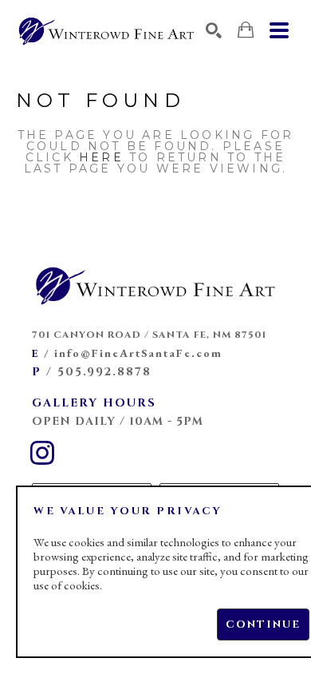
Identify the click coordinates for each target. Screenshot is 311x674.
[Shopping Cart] (246, 30)
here (101, 157)
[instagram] (42, 452)
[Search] (214, 30)
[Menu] (279, 30)
